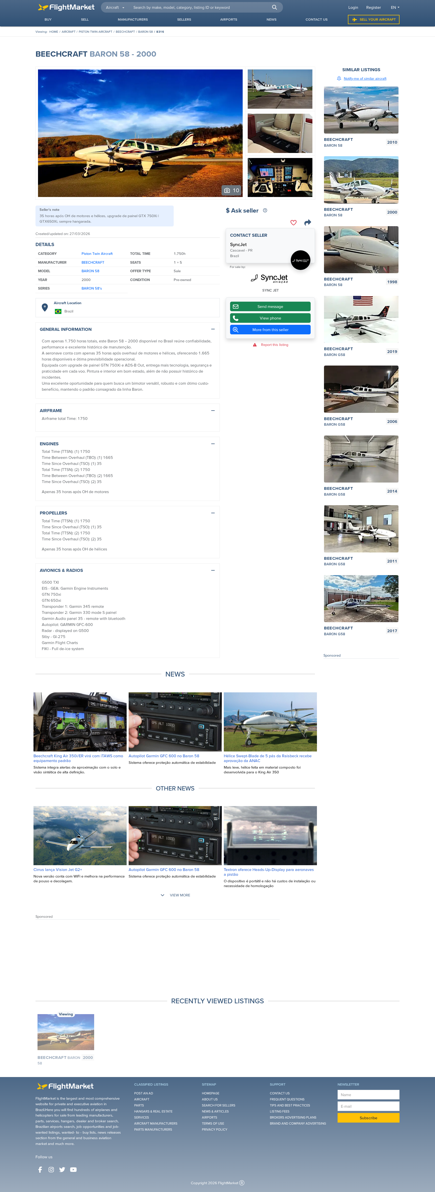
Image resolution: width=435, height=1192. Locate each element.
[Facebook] (40, 1169)
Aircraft (141, 1099)
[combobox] (205, 7)
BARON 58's (92, 288)
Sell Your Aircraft (378, 19)
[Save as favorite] (293, 222)
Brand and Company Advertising (298, 1123)
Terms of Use (213, 1123)
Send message (270, 306)
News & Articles (215, 1111)
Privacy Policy (214, 1129)
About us (210, 1099)
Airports (209, 1117)
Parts (139, 1105)
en (393, 7)
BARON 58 (145, 31)
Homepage (210, 1093)
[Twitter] (62, 1169)
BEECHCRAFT (125, 31)
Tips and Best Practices (290, 1105)
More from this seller (270, 330)
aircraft (69, 31)
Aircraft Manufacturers (155, 1123)
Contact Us (280, 1093)
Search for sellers (218, 1105)
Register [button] (373, 7)
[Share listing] (307, 222)
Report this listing (274, 345)
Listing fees (279, 1111)
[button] (274, 7)
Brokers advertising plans (293, 1117)
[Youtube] (73, 1169)
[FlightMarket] (66, 7)
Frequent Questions (287, 1099)
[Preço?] (265, 210)
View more (179, 895)
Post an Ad (143, 1093)
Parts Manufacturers (153, 1129)
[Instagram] (51, 1169)
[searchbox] (205, 7)
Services (141, 1117)
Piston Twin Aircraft (95, 31)
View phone (270, 318)
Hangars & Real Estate (153, 1111)
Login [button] (353, 7)
